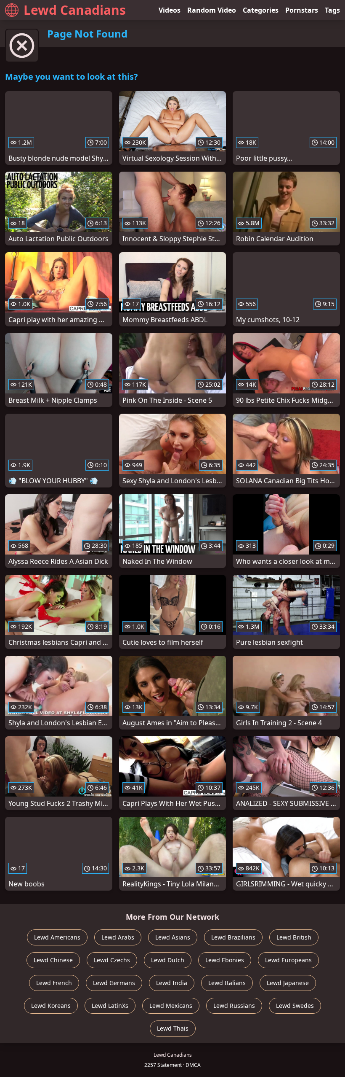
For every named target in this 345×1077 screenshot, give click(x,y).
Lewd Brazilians (233, 937)
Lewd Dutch (167, 960)
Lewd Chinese (53, 960)
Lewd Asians (172, 937)
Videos (169, 10)
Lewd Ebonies (224, 960)
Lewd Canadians (75, 10)
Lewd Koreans (51, 1006)
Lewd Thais (172, 1028)
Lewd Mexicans (170, 1006)
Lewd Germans (114, 983)
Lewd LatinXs (110, 1006)
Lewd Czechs (112, 960)
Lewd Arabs (117, 937)
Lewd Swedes (295, 1006)
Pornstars (301, 10)
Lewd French (54, 983)
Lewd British (293, 937)
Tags (332, 10)
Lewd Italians (227, 983)
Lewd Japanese (288, 983)
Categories (261, 10)
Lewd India (171, 983)
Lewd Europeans (288, 960)
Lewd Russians (234, 1006)
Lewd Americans (57, 937)
